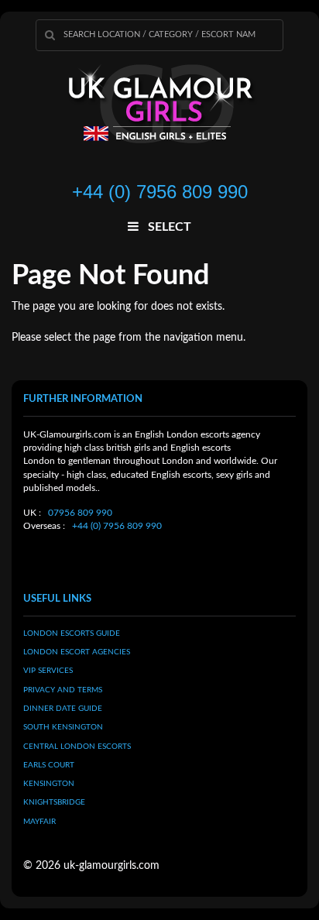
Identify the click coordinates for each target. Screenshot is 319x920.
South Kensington (63, 727)
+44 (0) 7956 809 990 (117, 525)
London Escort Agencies (76, 652)
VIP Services (48, 671)
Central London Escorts (77, 746)
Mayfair (39, 822)
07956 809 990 (80, 512)
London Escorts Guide (71, 633)
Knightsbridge (54, 802)
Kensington (48, 784)
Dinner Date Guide (62, 708)
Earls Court (48, 765)
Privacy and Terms (62, 690)
